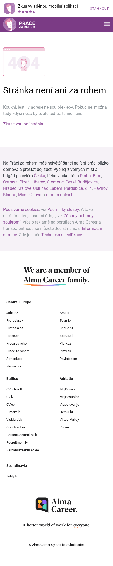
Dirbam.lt (13, 412)
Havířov (100, 188)
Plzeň (24, 182)
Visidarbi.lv (14, 420)
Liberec (38, 182)
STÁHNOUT (99, 9)
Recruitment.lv (17, 442)
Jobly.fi (11, 476)
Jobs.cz (12, 313)
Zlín (88, 188)
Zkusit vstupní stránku (23, 124)
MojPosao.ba (69, 397)
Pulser (64, 427)
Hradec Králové (17, 188)
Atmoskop (14, 359)
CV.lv (9, 397)
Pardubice (73, 188)
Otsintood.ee (15, 427)
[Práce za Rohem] (19, 24)
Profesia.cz (14, 328)
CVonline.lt (14, 389)
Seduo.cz (66, 328)
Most (23, 194)
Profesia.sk (14, 320)
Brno (97, 175)
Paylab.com (68, 359)
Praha (85, 175)
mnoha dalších (60, 194)
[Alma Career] (56, 505)
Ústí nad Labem (47, 188)
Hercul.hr (66, 412)
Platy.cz (65, 343)
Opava (35, 194)
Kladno (9, 194)
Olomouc (55, 182)
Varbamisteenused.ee (22, 450)
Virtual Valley (69, 420)
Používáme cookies (21, 209)
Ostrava (10, 182)
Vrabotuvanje (69, 405)
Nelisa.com (14, 366)
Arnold (64, 313)
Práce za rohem (17, 351)
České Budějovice (81, 182)
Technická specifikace (61, 234)
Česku (39, 175)
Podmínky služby (63, 209)
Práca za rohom (17, 343)
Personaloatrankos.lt (21, 435)
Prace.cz (12, 336)
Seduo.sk (67, 336)
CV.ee (10, 405)
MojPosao (67, 389)
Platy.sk (65, 351)
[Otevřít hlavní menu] (107, 24)
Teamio (65, 320)
